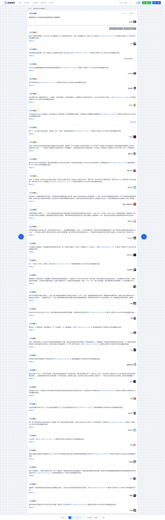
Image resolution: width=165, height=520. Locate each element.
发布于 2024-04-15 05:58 (107, 114)
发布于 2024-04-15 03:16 (96, 488)
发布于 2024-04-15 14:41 (46, 82)
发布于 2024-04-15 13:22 (119, 97)
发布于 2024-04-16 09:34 (99, 454)
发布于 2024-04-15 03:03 (76, 504)
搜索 (139, 3)
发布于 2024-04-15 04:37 (44, 439)
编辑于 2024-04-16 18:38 (60, 264)
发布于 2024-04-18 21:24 (116, 163)
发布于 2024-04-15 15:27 (79, 53)
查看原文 (132, 13)
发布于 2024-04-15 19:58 (67, 68)
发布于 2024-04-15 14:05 (81, 327)
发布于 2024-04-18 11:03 (61, 182)
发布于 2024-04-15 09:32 (105, 390)
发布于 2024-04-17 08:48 (114, 422)
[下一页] (83, 517)
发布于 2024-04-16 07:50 (95, 312)
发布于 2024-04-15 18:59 (83, 407)
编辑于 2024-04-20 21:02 (105, 247)
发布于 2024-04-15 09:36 (89, 344)
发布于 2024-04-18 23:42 (41, 473)
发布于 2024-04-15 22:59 (60, 359)
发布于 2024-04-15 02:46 (105, 36)
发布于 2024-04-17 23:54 (80, 131)
